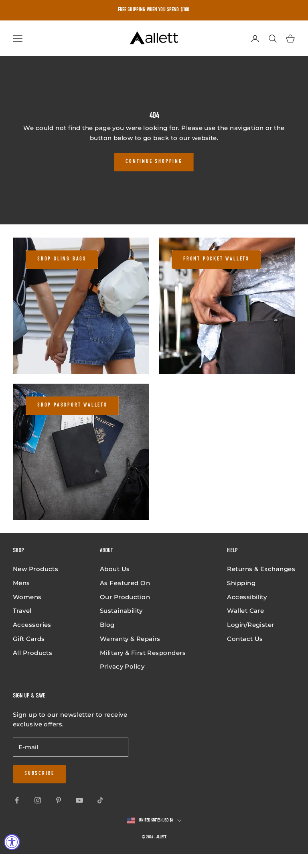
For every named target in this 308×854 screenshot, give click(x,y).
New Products (35, 569)
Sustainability (121, 610)
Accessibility (247, 597)
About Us (115, 569)
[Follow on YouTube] (79, 800)
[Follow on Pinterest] (59, 800)
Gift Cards (29, 639)
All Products (32, 653)
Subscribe (39, 774)
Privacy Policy (122, 666)
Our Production (125, 597)
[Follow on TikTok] (100, 800)
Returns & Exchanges (261, 569)
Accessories (32, 624)
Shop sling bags (62, 259)
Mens (21, 583)
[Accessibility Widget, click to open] (12, 842)
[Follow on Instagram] (38, 800)
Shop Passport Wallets (72, 405)
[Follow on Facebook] (17, 800)
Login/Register (250, 624)
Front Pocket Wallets (216, 259)
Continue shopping (154, 162)
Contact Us (245, 639)
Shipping (241, 583)
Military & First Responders (143, 653)
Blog (107, 624)
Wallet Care (245, 610)
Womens (27, 597)
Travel (22, 610)
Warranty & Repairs (130, 639)
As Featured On (125, 583)
